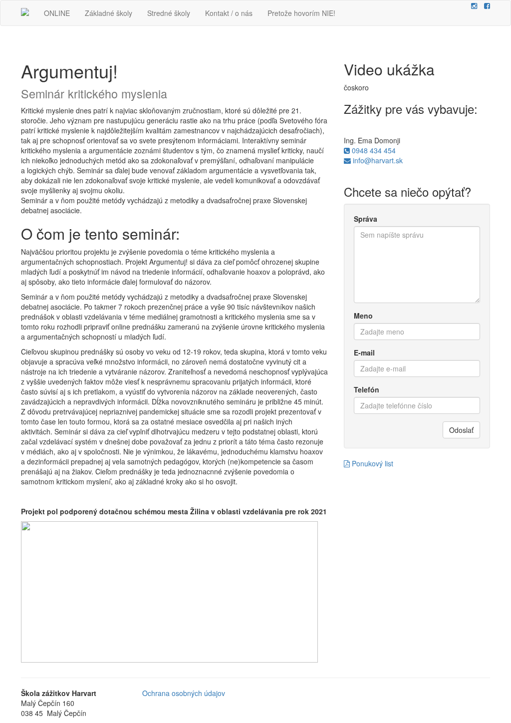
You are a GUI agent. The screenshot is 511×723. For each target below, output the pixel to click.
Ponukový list (371, 463)
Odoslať (461, 430)
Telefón (366, 389)
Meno (363, 316)
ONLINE (57, 13)
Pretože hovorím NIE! (301, 13)
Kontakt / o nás (229, 13)
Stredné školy (168, 13)
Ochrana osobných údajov (183, 693)
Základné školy (108, 13)
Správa (365, 219)
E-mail (364, 353)
